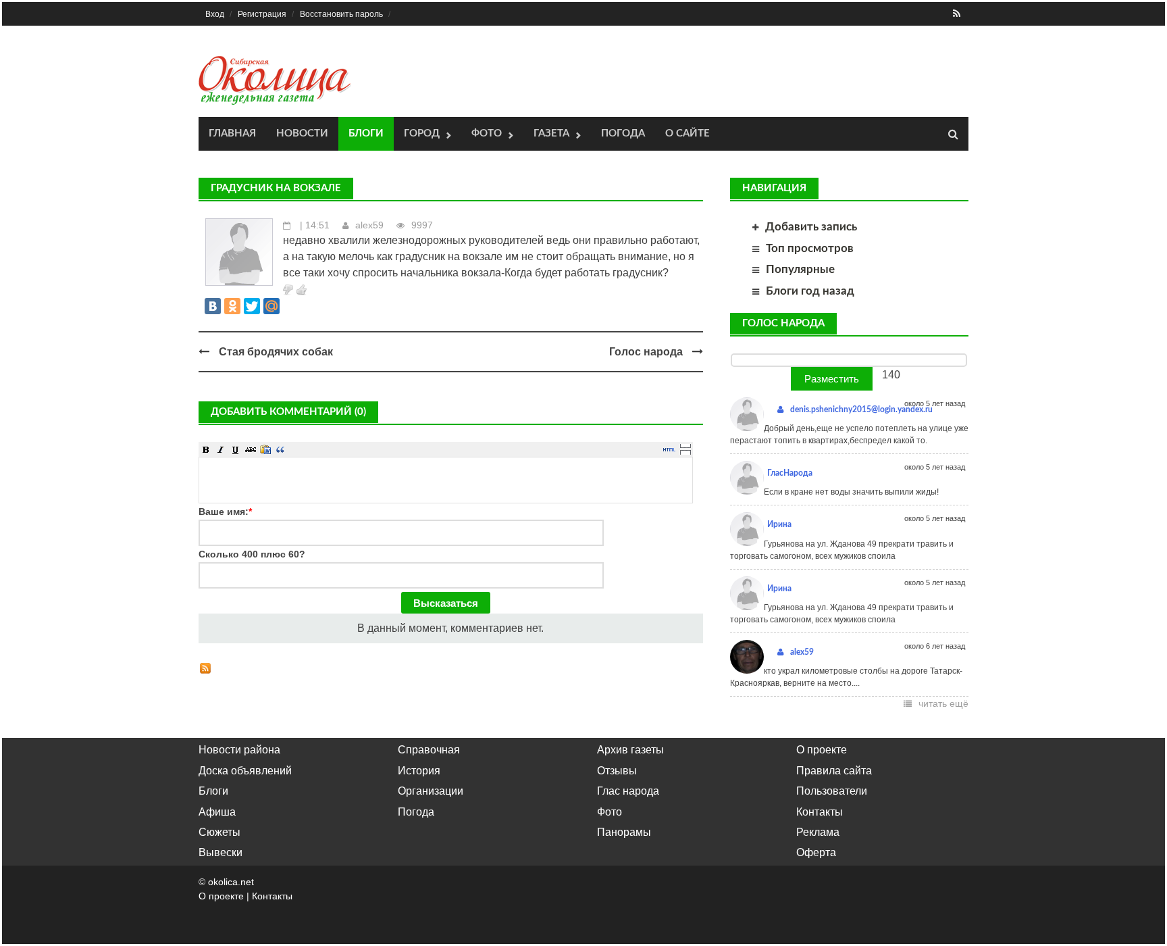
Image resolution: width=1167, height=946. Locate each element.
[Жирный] (206, 449)
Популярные (800, 269)
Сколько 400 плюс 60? (252, 554)
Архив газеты (630, 749)
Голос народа (646, 351)
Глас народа (628, 791)
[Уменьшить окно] (685, 452)
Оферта (816, 852)
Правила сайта (834, 770)
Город (422, 133)
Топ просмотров (810, 248)
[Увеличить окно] (685, 445)
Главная (232, 133)
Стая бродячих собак (276, 351)
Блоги (366, 133)
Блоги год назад (810, 291)
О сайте (687, 133)
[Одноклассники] (232, 306)
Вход (214, 14)
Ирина (779, 524)
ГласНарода (789, 473)
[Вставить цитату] (280, 449)
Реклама (817, 832)
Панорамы (624, 832)
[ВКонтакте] (213, 306)
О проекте (821, 749)
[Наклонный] (220, 449)
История (419, 770)
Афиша (217, 812)
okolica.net (231, 881)
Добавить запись (811, 226)
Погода (623, 133)
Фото (486, 133)
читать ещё (943, 703)
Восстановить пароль (341, 14)
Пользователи (831, 791)
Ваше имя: (225, 511)
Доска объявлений (245, 770)
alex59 (369, 225)
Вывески (220, 852)
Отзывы (617, 770)
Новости (302, 133)
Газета (551, 133)
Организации (430, 791)
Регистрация (262, 14)
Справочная (429, 749)
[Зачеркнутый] (250, 449)
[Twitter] (252, 306)
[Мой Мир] (271, 306)
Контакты (819, 812)
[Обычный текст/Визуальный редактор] (669, 449)
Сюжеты (219, 832)
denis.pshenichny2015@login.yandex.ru (861, 409)
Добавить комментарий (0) (288, 412)
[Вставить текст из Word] (265, 449)
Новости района (239, 749)
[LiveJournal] (291, 306)
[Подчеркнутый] (235, 449)
